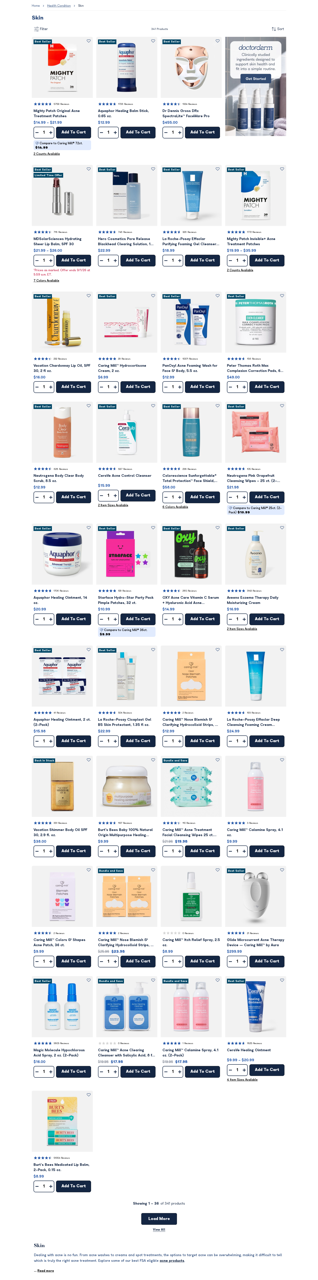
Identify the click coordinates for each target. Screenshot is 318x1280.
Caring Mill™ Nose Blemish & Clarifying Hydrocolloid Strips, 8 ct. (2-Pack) (125, 943)
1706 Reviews (125, 104)
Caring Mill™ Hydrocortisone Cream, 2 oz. (122, 368)
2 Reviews (188, 712)
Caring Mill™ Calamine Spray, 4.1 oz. (255, 832)
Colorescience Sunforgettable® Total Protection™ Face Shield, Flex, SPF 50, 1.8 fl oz (189, 478)
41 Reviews (60, 712)
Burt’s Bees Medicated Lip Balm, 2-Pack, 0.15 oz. (61, 1167)
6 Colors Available (175, 507)
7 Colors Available (46, 280)
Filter (44, 29)
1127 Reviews (125, 823)
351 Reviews (60, 823)
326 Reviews (189, 232)
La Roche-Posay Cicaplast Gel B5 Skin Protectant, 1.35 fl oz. (124, 722)
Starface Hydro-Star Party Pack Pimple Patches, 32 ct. (126, 600)
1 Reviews (188, 1043)
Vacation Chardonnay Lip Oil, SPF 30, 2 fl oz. (62, 368)
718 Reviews (60, 232)
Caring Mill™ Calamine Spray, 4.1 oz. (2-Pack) (190, 1052)
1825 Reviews (254, 1043)
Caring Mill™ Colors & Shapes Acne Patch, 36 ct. (59, 942)
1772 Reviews (254, 232)
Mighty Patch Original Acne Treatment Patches (57, 113)
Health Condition (59, 6)
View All (159, 1229)
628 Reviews (61, 469)
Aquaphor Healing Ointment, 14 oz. (60, 600)
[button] (62, 67)
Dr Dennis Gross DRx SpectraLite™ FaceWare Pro (186, 113)
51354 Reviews (62, 1158)
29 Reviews (124, 358)
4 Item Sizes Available (242, 1080)
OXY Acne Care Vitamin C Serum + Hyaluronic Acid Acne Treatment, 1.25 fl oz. (190, 600)
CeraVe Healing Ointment (249, 1050)
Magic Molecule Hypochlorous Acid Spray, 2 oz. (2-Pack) (59, 1052)
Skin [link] (81, 6)
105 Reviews (253, 469)
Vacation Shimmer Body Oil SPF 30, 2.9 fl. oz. (60, 832)
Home (36, 6)
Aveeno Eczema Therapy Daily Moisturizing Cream (252, 600)
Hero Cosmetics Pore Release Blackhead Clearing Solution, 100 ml (126, 242)
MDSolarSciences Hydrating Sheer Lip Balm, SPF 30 (58, 241)
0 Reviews (188, 933)
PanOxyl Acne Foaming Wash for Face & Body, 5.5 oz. (189, 368)
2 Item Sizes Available (113, 505)
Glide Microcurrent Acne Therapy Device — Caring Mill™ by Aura (255, 942)
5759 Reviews (61, 104)
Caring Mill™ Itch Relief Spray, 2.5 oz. (191, 942)
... (44, 1271)
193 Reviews (253, 712)
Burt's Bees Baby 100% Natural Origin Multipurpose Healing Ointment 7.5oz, (125, 833)
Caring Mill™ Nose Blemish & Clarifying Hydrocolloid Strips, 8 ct (189, 722)
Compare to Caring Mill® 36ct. (123, 632)
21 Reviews (253, 933)
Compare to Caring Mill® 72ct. (59, 145)
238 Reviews (189, 469)
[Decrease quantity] (37, 132)
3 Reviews (252, 823)
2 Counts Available (47, 154)
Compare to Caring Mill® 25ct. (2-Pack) (255, 510)
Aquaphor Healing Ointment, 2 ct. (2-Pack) (62, 722)
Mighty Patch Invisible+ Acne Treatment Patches (251, 241)
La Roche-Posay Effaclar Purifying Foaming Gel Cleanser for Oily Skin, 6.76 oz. (189, 242)
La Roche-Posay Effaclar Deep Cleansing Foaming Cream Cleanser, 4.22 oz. (253, 722)
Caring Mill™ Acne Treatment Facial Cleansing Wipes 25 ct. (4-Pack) (188, 833)
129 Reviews (124, 590)
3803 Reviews (61, 1043)
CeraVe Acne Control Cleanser (124, 476)
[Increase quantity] (51, 132)
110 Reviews (189, 823)
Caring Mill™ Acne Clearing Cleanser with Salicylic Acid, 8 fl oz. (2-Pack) (125, 1053)
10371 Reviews (190, 358)
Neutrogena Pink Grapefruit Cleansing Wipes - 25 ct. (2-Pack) (252, 478)
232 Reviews (60, 358)
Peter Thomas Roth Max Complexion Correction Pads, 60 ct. (255, 368)
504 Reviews (125, 712)
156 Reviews (254, 358)
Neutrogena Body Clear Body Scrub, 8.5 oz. (59, 478)
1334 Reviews (190, 104)
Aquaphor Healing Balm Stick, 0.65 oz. (123, 113)
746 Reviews (125, 232)
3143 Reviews (254, 590)
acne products (172, 1261)
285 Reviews (190, 590)
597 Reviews (125, 469)
